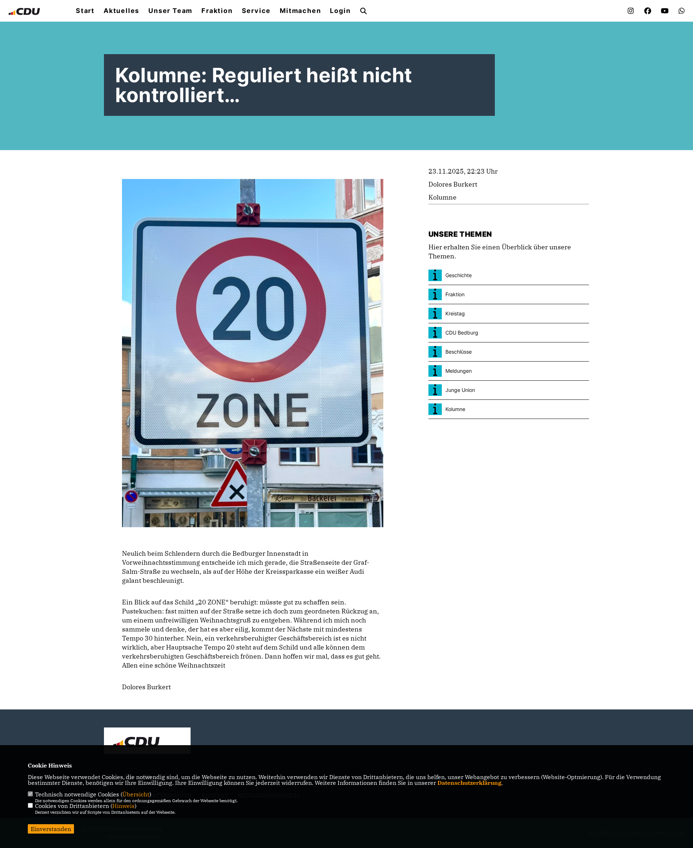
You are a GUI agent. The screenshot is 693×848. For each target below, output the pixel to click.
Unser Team (170, 11)
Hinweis (123, 805)
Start (85, 11)
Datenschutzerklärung (469, 782)
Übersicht (135, 794)
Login (340, 11)
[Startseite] (147, 741)
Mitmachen (300, 11)
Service (256, 11)
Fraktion (216, 11)
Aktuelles (121, 11)
